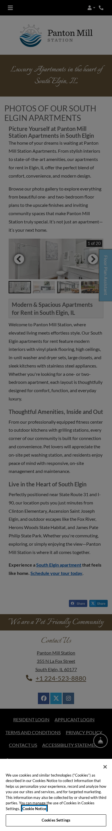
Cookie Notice (34, 808)
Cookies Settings (56, 820)
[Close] (105, 767)
